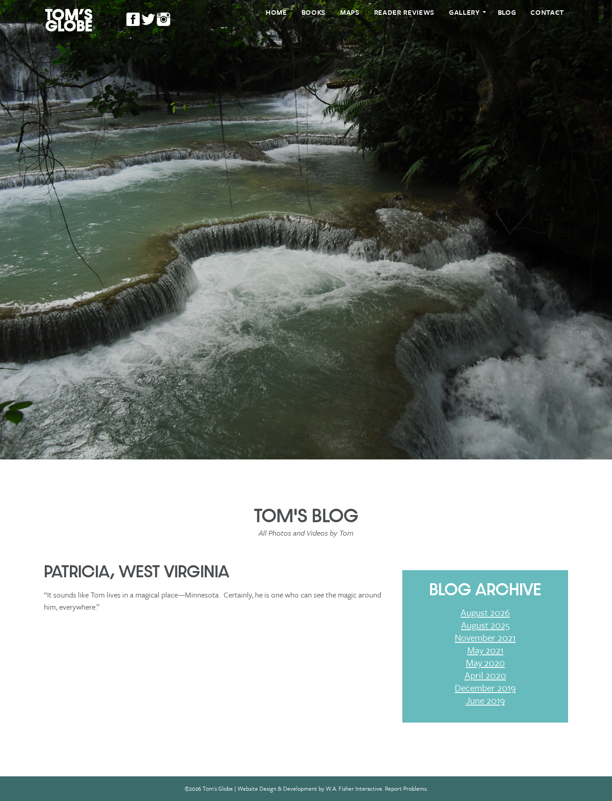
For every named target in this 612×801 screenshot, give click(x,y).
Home (276, 12)
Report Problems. (406, 788)
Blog (507, 12)
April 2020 (485, 675)
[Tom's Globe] (69, 19)
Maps (350, 12)
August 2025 (485, 625)
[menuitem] (276, 12)
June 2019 (485, 700)
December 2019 (485, 687)
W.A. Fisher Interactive (354, 788)
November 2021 (485, 637)
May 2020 (485, 662)
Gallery (464, 12)
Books (314, 12)
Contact (547, 12)
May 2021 (485, 650)
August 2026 (485, 612)
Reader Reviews (404, 12)
